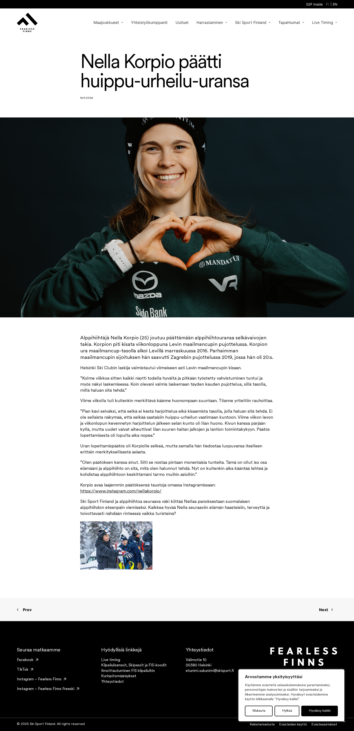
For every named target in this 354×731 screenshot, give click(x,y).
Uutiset (182, 22)
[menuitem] (314, 4)
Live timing (110, 660)
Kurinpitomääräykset (118, 676)
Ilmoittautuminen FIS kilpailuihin (128, 671)
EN (335, 4)
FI (327, 4)
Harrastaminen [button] (210, 22)
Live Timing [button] (322, 22)
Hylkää (287, 711)
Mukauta (258, 711)
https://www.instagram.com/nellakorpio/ (121, 491)
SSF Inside (314, 4)
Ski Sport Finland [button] (250, 22)
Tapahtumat (289, 22)
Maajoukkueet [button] (106, 22)
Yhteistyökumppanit (149, 22)
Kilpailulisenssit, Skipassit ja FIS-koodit (134, 665)
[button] (27, 660)
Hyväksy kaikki (320, 711)
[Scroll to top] (344, 721)
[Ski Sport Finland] (27, 22)
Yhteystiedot (112, 682)
